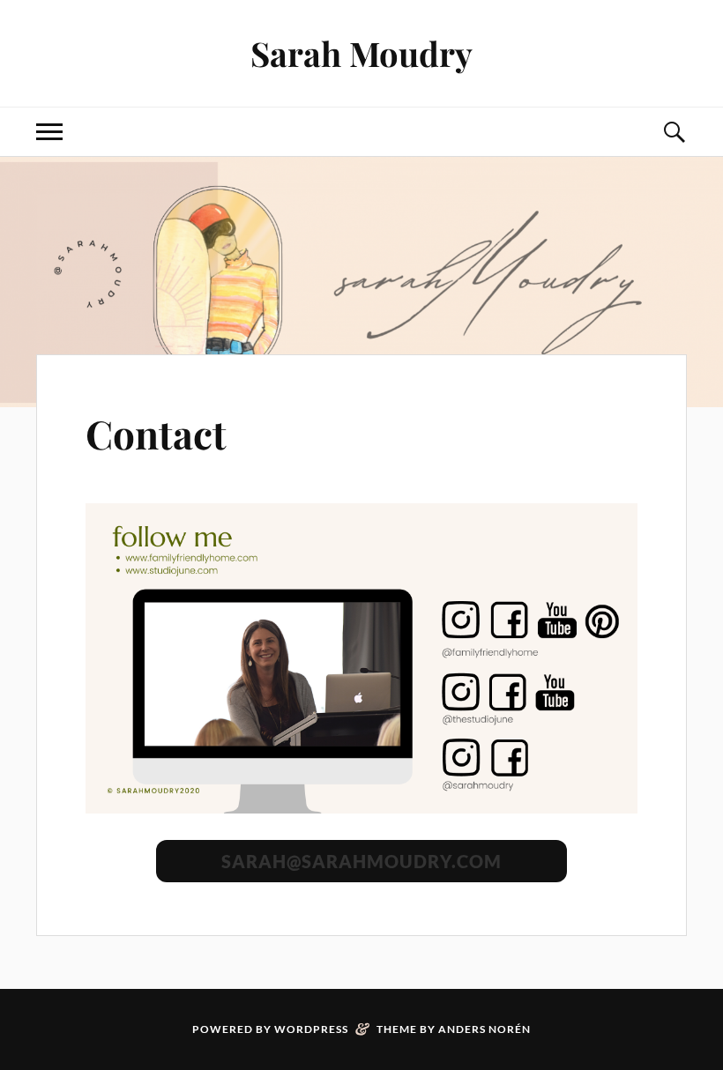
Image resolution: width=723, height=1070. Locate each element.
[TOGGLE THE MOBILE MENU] (49, 132)
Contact (156, 433)
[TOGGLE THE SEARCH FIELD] (673, 132)
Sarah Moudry (361, 53)
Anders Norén (484, 1029)
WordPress (311, 1029)
